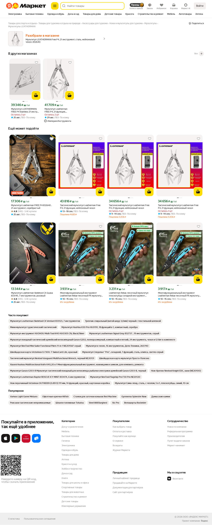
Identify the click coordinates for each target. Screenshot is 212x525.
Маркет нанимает (176, 445)
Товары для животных (73, 492)
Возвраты (118, 445)
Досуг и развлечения (72, 427)
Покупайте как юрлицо (124, 436)
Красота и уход (69, 464)
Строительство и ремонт (74, 496)
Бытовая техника (70, 436)
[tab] (15, 14)
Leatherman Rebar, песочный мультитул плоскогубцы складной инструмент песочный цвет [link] (128, 294)
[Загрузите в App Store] (5, 442)
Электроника (68, 445)
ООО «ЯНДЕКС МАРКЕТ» (195, 517)
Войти (199, 5)
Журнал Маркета (121, 450)
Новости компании (176, 427)
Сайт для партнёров (123, 492)
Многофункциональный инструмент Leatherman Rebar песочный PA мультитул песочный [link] (179, 294)
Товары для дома (70, 455)
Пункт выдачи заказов (178, 441)
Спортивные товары (72, 487)
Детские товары (70, 501)
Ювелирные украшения (74, 506)
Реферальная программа (179, 431)
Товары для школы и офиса (75, 482)
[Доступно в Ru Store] (36, 442)
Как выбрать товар (122, 427)
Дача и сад (67, 473)
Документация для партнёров (128, 487)
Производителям (176, 436)
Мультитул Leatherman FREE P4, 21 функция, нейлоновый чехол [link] (56, 110)
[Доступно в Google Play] (15, 442)
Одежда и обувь (70, 450)
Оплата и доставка (122, 431)
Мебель (66, 431)
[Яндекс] (204, 521)
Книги (65, 478)
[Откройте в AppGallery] (26, 442)
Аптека (65, 459)
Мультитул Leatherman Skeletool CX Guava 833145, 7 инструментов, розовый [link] (32, 294)
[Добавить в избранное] (36, 62)
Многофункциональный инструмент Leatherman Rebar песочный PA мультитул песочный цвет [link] (81, 294)
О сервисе (118, 441)
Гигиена (66, 441)
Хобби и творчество (72, 469)
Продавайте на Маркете (125, 483)
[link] (45, 321)
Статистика (14, 519)
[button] (189, 479)
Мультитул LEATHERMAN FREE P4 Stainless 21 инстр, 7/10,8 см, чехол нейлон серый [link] (24, 110)
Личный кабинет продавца (126, 478)
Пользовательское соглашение (40, 519)
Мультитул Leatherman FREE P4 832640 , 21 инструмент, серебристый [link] (31, 206)
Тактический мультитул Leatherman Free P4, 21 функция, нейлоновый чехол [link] (80, 206)
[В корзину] (36, 95)
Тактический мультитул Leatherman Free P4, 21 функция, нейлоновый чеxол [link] (129, 206)
